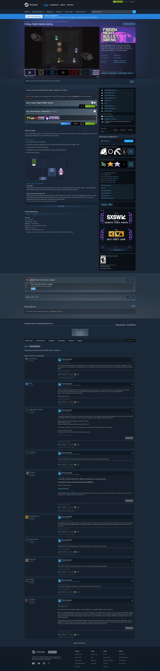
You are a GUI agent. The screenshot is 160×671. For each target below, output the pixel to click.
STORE (46, 5)
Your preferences (131, 324)
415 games (31, 541)
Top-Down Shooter (122, 73)
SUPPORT (70, 5)
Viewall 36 (130, 151)
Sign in (27, 81)
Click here (75, 96)
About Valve (94, 654)
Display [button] (80, 340)
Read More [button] (129, 438)
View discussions (105, 195)
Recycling (93, 663)
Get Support (122, 660)
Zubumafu (32, 599)
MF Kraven (32, 472)
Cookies (105, 663)
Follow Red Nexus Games (42, 284)
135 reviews (32, 475)
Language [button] (51, 340)
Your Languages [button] (34, 346)
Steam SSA (78, 657)
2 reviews (31, 413)
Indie (109, 174)
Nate (30, 383)
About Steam (78, 654)
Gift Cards (77, 666)
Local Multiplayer (113, 73)
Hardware (93, 660)
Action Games (34, 21)
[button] (27, 12)
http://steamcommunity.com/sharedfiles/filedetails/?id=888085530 (75, 482)
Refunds (105, 666)
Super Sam (32, 559)
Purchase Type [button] (40, 340)
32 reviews (31, 583)
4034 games (32, 601)
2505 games (32, 518)
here (53, 311)
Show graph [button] (130, 340)
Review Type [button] (28, 340)
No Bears (31, 579)
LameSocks (32, 452)
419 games (31, 581)
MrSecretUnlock (33, 539)
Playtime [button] (71, 340)
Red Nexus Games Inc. (120, 60)
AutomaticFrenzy (34, 516)
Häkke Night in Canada (35, 409)
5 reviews (31, 385)
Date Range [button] (61, 340)
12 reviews (31, 519)
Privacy (105, 654)
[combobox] (112, 11)
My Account (122, 663)
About (62, 5)
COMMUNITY (54, 5)
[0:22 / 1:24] (62, 48)
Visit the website (105, 185)
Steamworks (78, 660)
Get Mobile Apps (123, 657)
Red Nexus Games (111, 180)
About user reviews (120, 324)
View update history (106, 190)
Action (129, 73)
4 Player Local (104, 73)
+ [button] (132, 73)
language (131, 1)
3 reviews (31, 360)
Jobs (92, 657)
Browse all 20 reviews (79, 643)
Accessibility (106, 657)
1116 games (32, 411)
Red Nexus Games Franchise (46, 21)
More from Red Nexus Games (42, 280)
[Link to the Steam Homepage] (31, 6)
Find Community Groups (107, 198)
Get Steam (122, 654)
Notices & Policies (108, 660)
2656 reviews (32, 603)
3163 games (32, 474)
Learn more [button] (128, 141)
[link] (78, 123)
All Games (27, 21)
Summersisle (33, 358)
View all (133, 306)
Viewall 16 (130, 164)
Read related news (106, 193)
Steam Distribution (80, 663)
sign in (125, 1)
